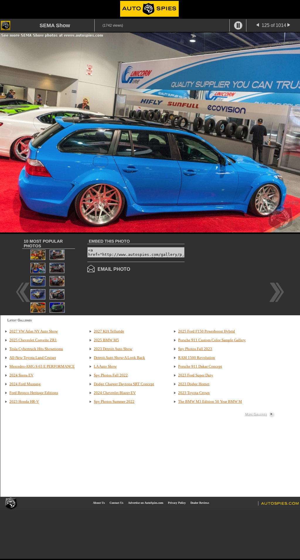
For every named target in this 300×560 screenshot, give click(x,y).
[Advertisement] (234, 274)
